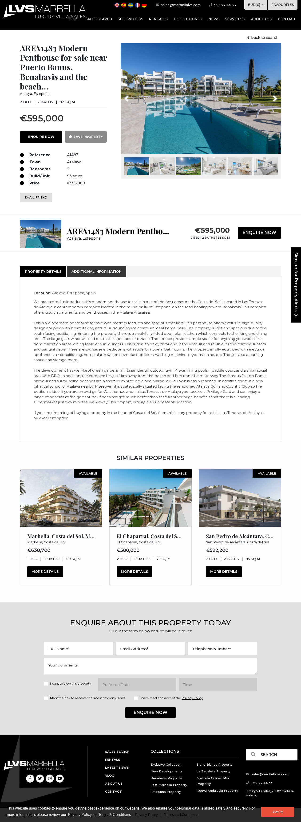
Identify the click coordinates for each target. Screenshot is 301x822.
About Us (260, 19)
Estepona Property (165, 792)
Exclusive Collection (166, 764)
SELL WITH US (130, 19)
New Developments (166, 771)
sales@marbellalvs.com (180, 5)
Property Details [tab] (43, 271)
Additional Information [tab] (96, 271)
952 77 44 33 (224, 5)
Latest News (117, 767)
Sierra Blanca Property (214, 764)
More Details (45, 571)
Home (74, 19)
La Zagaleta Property (213, 771)
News (213, 19)
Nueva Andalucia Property (217, 790)
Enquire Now (259, 232)
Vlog (109, 775)
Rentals (157, 19)
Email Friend (36, 197)
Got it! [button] (278, 812)
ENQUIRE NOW (41, 137)
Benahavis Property (166, 778)
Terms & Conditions (114, 815)
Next (269, 95)
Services (234, 19)
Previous (135, 95)
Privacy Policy (80, 815)
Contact (287, 19)
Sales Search (99, 19)
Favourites (282, 5)
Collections (187, 19)
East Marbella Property (168, 785)
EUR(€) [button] (254, 5)
